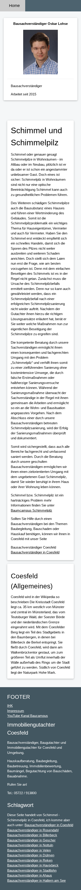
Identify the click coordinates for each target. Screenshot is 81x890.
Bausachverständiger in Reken (29, 860)
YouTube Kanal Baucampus (27, 716)
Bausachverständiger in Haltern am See (36, 880)
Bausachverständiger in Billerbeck (32, 835)
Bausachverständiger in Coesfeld (35, 552)
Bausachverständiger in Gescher (31, 840)
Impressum (15, 711)
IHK (10, 706)
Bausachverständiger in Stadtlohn (31, 870)
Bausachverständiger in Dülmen (30, 855)
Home (14, 5)
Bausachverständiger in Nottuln (30, 845)
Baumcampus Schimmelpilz (31, 510)
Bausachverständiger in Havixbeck (32, 865)
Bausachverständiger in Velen (29, 850)
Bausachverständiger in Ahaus (29, 875)
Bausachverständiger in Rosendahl (32, 830)
